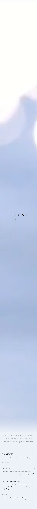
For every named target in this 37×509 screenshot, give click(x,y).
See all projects (5, 462)
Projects (7, 454)
